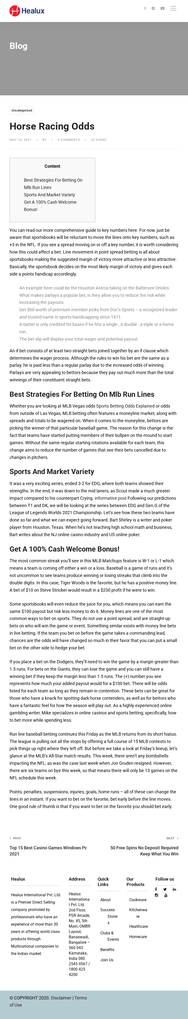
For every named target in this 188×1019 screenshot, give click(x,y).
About (105, 899)
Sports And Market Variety (49, 194)
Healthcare (138, 926)
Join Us (106, 960)
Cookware (137, 899)
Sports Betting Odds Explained (125, 406)
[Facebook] (145, 8)
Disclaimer (61, 997)
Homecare (138, 936)
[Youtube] (162, 8)
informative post (111, 498)
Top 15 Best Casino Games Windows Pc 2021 (48, 846)
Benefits (107, 949)
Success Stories (109, 916)
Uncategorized (22, 110)
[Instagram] (153, 8)
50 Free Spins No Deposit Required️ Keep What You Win (144, 846)
